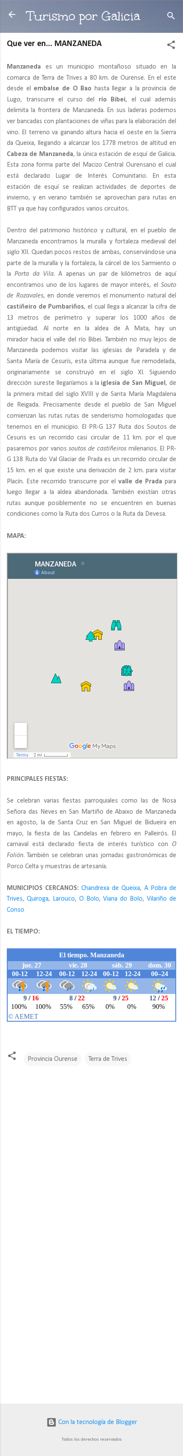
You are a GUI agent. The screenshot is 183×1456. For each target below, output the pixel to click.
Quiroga (38, 899)
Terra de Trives (108, 1059)
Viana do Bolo (123, 899)
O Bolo (89, 899)
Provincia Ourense (52, 1059)
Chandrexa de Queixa (110, 888)
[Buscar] (171, 17)
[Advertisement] (91, 1330)
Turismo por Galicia (83, 16)
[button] (171, 46)
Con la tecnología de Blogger (97, 1422)
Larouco (64, 899)
